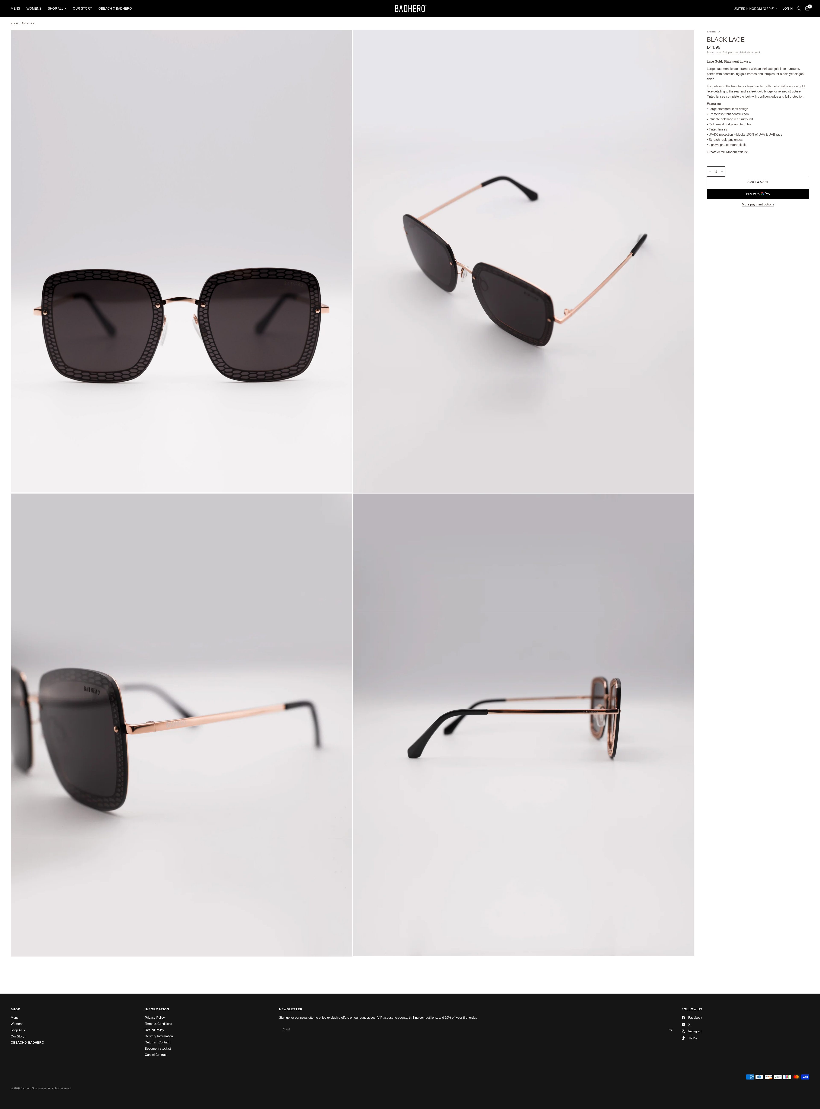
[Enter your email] (671, 1029)
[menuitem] (17, 8)
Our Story (82, 8)
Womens (33, 8)
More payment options (758, 204)
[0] (806, 8)
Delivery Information (159, 1036)
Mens (15, 8)
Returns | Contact (157, 1042)
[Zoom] (343, 39)
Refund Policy (154, 1030)
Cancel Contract (156, 1054)
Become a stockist (158, 1048)
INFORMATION (157, 1009)
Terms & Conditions (158, 1023)
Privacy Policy (155, 1017)
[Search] (799, 8)
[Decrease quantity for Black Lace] (710, 171)
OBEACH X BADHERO (115, 8)
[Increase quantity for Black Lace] (722, 171)
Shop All (55, 8)
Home (14, 23)
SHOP (15, 1009)
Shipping (728, 52)
